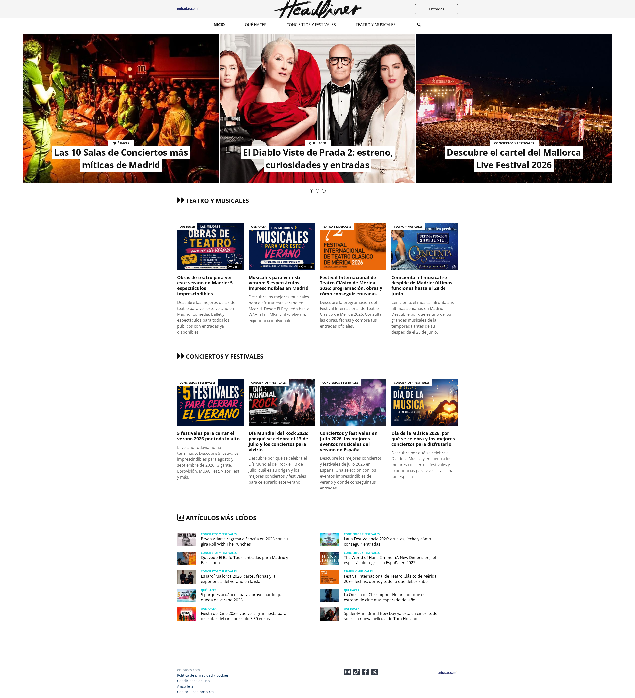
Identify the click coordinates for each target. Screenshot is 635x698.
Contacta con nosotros (195, 691)
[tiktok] (356, 673)
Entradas (436, 9)
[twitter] (374, 673)
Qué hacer (256, 24)
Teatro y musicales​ (376, 24)
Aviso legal (186, 686)
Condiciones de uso (193, 680)
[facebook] (365, 673)
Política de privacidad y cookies (203, 675)
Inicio (218, 24)
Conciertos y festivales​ (311, 24)
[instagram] (347, 673)
